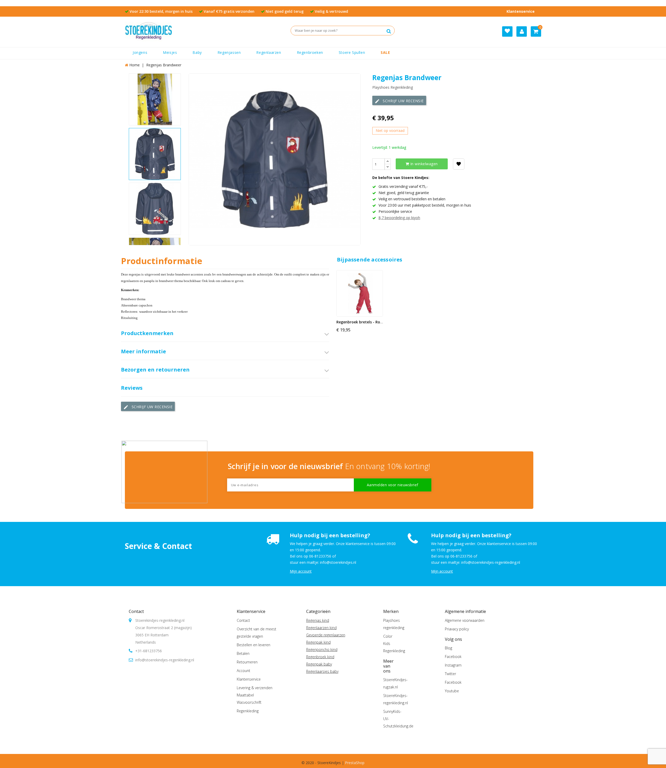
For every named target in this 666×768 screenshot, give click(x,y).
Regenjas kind (317, 620)
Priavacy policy (457, 628)
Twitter (450, 673)
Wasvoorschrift (249, 702)
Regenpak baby (319, 664)
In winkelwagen (423, 163)
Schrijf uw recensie (399, 101)
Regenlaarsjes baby (322, 671)
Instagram (453, 665)
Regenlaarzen (268, 52)
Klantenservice (521, 11)
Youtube (452, 690)
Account (243, 670)
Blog (448, 647)
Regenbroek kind (320, 656)
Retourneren (247, 662)
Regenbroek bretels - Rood (360, 321)
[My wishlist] (507, 31)
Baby (197, 52)
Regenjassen (229, 52)
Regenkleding (248, 710)
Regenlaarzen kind (321, 627)
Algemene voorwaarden (464, 620)
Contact (136, 611)
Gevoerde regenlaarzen (325, 634)
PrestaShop (354, 762)
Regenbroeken (310, 52)
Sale (385, 52)
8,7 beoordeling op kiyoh (399, 217)
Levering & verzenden (254, 687)
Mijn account (301, 571)
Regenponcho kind (321, 649)
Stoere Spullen (352, 52)
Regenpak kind (318, 642)
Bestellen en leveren (253, 644)
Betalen (243, 653)
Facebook (453, 656)
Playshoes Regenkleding (392, 87)
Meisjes (170, 52)
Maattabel (245, 695)
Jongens (140, 52)
